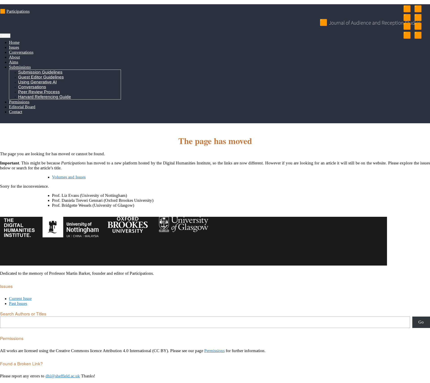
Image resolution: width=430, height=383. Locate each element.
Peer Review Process (39, 91)
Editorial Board (22, 106)
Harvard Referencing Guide (44, 96)
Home (14, 42)
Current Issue (20, 298)
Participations (18, 11)
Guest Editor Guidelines (41, 77)
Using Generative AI (37, 82)
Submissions (20, 67)
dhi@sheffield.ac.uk (62, 376)
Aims (13, 62)
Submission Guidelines (40, 72)
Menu (5, 35)
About (14, 57)
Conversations (21, 52)
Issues (14, 47)
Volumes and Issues (69, 177)
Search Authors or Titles (23, 314)
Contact (15, 111)
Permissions (19, 102)
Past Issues (18, 303)
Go (421, 322)
